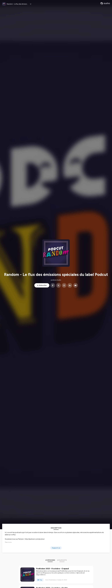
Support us (56, 548)
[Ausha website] (105, 3)
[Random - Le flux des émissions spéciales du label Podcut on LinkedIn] (70, 285)
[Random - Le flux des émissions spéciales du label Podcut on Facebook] (53, 285)
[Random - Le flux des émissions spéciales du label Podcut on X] (58, 285)
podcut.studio (56, 280)
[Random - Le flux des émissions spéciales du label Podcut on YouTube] (75, 285)
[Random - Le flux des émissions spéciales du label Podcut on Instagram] (64, 285)
